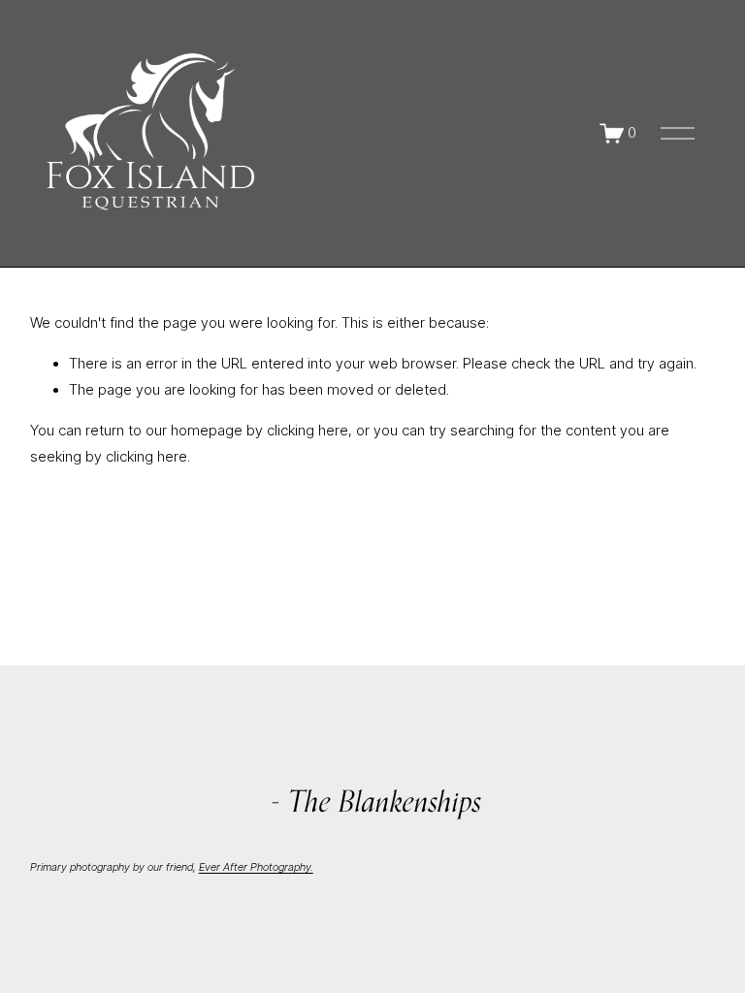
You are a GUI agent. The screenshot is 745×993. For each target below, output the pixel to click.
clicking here (307, 430)
